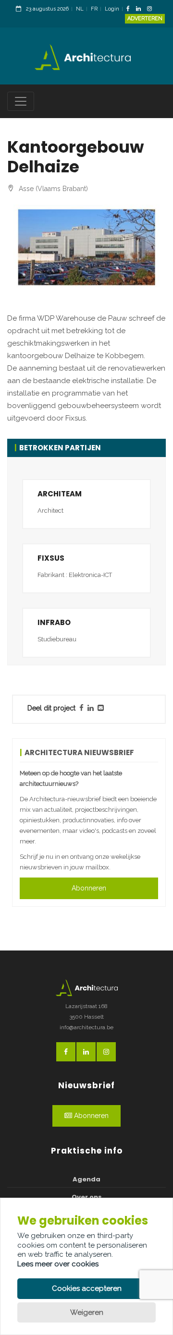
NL (80, 9)
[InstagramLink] (152, 9)
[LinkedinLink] (141, 9)
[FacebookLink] (130, 9)
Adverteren (144, 18)
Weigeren (86, 1312)
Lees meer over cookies (58, 1264)
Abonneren (89, 888)
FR (94, 9)
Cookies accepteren (87, 1288)
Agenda (86, 1179)
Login (112, 9)
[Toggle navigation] (20, 101)
